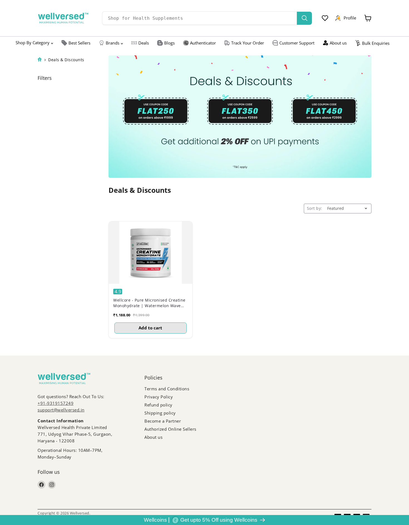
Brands (112, 43)
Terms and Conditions (166, 388)
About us (338, 43)
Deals (143, 43)
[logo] (63, 18)
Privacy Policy (158, 397)
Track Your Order (247, 43)
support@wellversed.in (61, 410)
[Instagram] (52, 485)
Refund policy (158, 405)
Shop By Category (33, 42)
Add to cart (150, 328)
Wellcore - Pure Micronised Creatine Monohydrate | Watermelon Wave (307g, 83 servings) (149, 303)
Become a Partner (162, 421)
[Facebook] (41, 485)
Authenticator (203, 43)
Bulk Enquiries (376, 43)
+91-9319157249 (55, 403)
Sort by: (314, 208)
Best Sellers (79, 43)
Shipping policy (160, 413)
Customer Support (296, 43)
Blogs (169, 43)
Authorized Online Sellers (170, 429)
